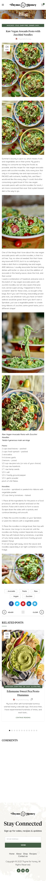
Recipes (33, 854)
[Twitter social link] (17, 603)
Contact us (23, 856)
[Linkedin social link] (28, 603)
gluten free (35, 687)
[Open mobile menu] (3, 4)
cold (17, 25)
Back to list (23, 612)
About (18, 854)
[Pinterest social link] (23, 603)
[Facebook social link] (11, 603)
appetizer (9, 687)
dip (24, 687)
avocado (10, 25)
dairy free (24, 25)
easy (37, 25)
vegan (16, 596)
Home (11, 854)
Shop (25, 854)
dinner (31, 25)
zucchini (29, 596)
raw (36, 591)
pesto (24, 591)
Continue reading (23, 717)
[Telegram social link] (34, 603)
